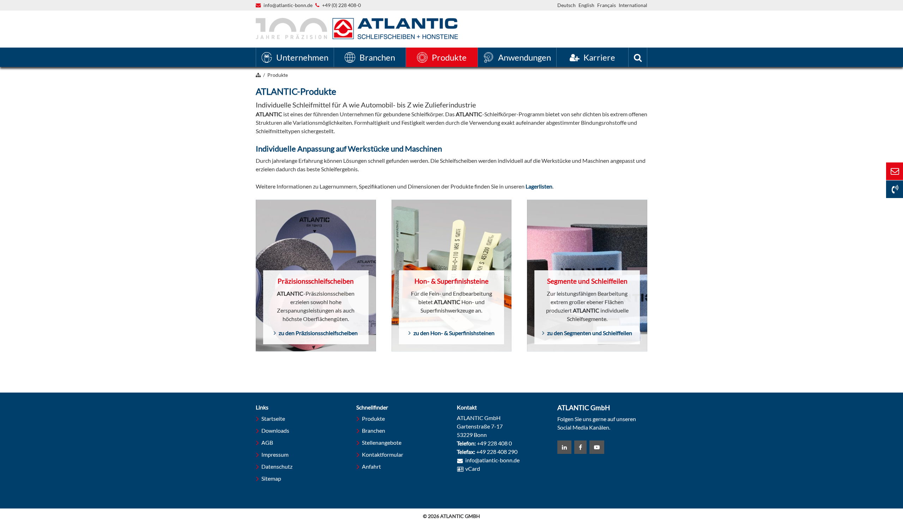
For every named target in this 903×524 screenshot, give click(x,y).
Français (606, 5)
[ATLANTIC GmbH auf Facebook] (580, 447)
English (586, 5)
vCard (472, 468)
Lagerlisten (539, 186)
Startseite (273, 418)
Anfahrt (371, 466)
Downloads (275, 430)
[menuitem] (295, 57)
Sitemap (271, 478)
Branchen (373, 430)
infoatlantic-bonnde (288, 5)
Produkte (373, 418)
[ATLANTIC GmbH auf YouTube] (596, 447)
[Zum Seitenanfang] (859, 491)
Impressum (275, 454)
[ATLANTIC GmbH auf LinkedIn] (564, 447)
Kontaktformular (382, 454)
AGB (267, 442)
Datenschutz (276, 466)
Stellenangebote (381, 442)
